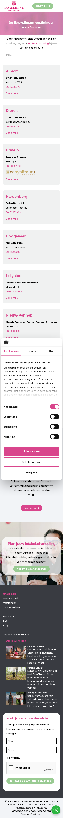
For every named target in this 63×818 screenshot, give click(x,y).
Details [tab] (32, 351)
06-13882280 (13, 126)
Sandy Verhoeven (37, 692)
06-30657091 (13, 166)
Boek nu (11, 93)
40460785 (16, 291)
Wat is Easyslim (11, 598)
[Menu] (58, 6)
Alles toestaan (32, 451)
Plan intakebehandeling (30, 569)
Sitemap (51, 801)
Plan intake (41, 5)
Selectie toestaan (31, 462)
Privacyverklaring (33, 801)
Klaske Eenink (35, 668)
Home (25, 27)
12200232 (15, 252)
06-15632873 (13, 87)
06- (8, 212)
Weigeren (31, 472)
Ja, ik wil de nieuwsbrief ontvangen (30, 781)
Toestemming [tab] (11, 351)
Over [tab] (51, 351)
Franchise (8, 616)
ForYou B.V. (46, 804)
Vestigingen (9, 603)
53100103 (15, 331)
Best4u (43, 807)
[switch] (54, 416)
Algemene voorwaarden (16, 634)
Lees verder (30, 508)
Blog (5, 625)
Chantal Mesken (36, 646)
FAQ (5, 621)
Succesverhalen (12, 607)
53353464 (15, 212)
